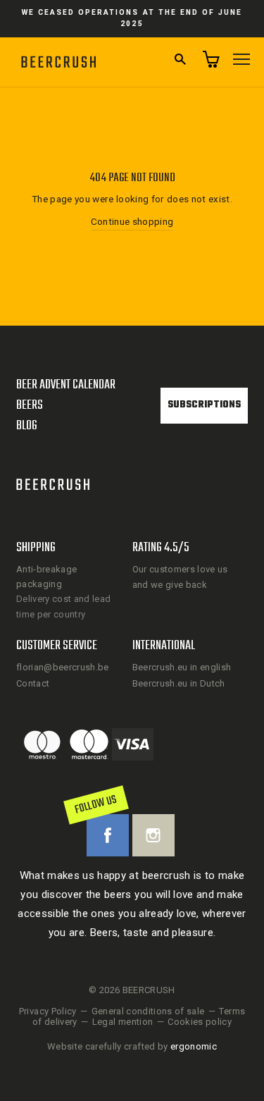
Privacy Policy (48, 1011)
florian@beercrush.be (62, 667)
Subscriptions (204, 405)
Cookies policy (200, 1021)
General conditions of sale (148, 1011)
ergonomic (193, 1046)
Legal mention (122, 1021)
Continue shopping (132, 221)
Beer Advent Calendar (65, 385)
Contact (32, 683)
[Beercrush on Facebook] (108, 835)
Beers (29, 405)
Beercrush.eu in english (182, 667)
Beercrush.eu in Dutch (178, 683)
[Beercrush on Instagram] (153, 835)
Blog (26, 426)
